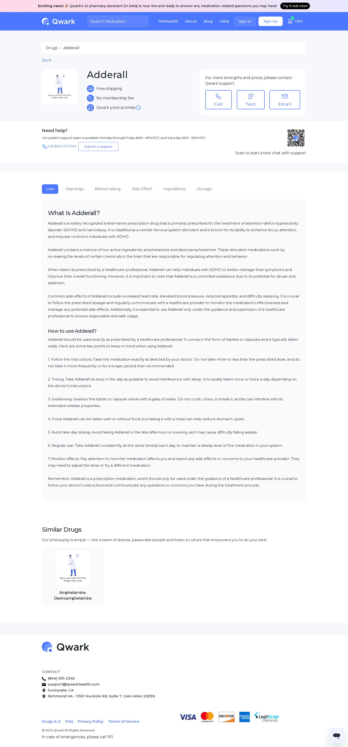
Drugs (52, 48)
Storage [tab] (204, 189)
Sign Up (270, 21)
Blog (208, 21)
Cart (297, 20)
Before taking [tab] (108, 189)
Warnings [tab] (75, 189)
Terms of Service (123, 721)
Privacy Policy (90, 721)
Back (46, 60)
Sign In (245, 21)
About (191, 21)
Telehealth (168, 21)
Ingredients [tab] (175, 189)
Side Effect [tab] (142, 189)
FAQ (69, 721)
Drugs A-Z (51, 721)
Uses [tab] (50, 189)
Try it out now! (295, 6)
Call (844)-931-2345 (62, 146)
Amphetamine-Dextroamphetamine (73, 595)
